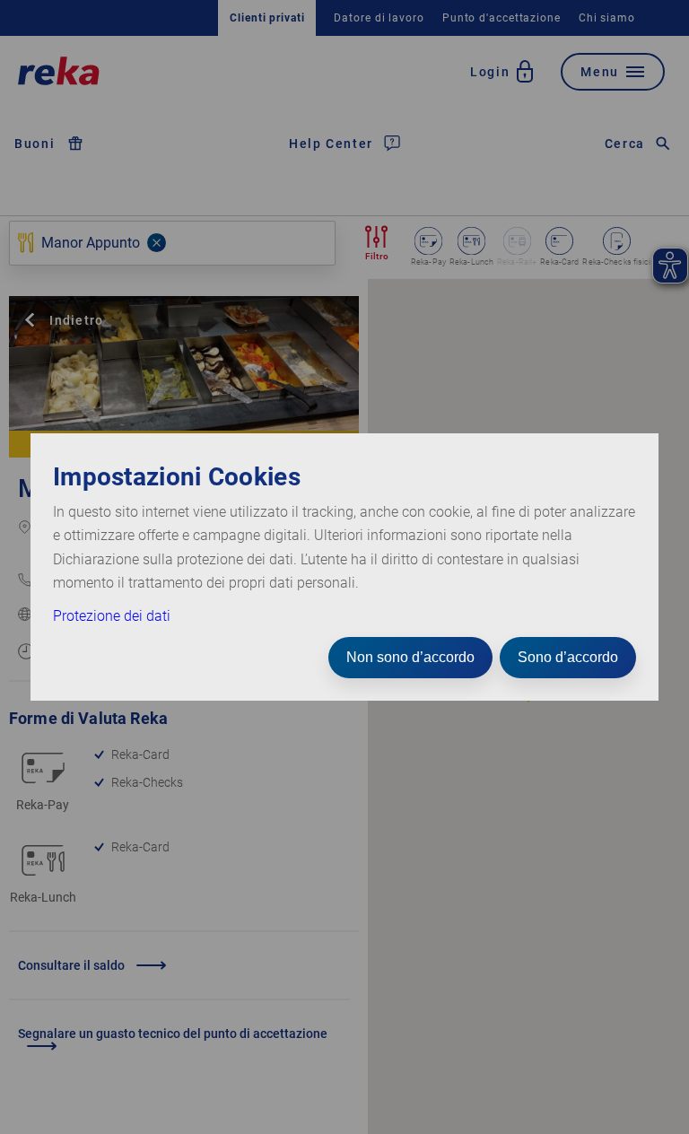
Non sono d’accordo (410, 657)
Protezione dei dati (111, 615)
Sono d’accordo (568, 657)
